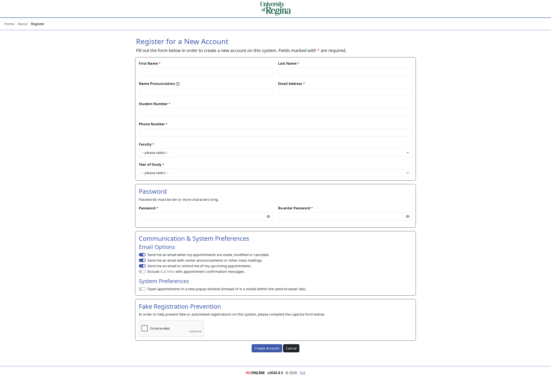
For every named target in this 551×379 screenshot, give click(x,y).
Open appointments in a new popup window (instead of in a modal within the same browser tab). (226, 289)
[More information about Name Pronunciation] (178, 84)
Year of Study (151, 164)
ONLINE (255, 372)
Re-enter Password (295, 208)
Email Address (291, 83)
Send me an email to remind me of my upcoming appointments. (199, 266)
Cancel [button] (291, 348)
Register (38, 23)
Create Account (266, 348)
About (23, 23)
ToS (302, 372)
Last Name (288, 63)
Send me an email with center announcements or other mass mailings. (205, 260)
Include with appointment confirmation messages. (196, 271)
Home (9, 23)
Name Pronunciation (157, 83)
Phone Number (153, 124)
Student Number (154, 103)
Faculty (146, 144)
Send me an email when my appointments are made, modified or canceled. (208, 254)
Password (148, 208)
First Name (150, 63)
